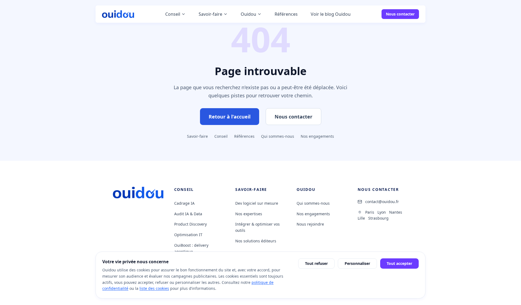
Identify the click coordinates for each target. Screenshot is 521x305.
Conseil (221, 136)
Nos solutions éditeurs (255, 240)
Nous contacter (400, 14)
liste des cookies (154, 288)
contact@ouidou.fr (382, 201)
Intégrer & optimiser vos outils (257, 227)
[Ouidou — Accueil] (118, 14)
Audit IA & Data (188, 213)
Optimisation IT (188, 234)
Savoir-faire (197, 136)
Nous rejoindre (310, 224)
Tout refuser (316, 263)
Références (244, 136)
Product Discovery (190, 224)
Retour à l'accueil (229, 116)
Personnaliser (357, 263)
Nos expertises (248, 213)
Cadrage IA (184, 203)
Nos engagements (317, 136)
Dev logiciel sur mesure (256, 203)
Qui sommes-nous (277, 136)
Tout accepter (399, 263)
